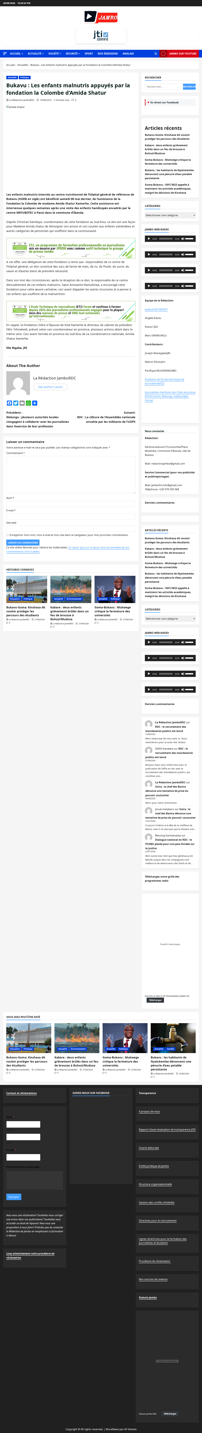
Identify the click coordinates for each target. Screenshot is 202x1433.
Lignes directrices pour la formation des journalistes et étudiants (163, 1241)
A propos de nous (149, 1111)
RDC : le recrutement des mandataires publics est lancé (169, 753)
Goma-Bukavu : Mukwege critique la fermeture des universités (113, 611)
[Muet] (182, 238)
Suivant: (106, 417)
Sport (89, 53)
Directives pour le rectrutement (158, 1220)
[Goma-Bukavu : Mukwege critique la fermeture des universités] (115, 589)
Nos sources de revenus (153, 1279)
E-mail (11, 510)
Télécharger (155, 1000)
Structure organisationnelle (155, 1184)
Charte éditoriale (149, 1148)
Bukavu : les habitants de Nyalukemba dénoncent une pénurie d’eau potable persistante (169, 174)
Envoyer (14, 1197)
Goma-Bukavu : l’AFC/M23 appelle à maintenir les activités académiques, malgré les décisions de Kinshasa (168, 188)
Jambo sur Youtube (182, 53)
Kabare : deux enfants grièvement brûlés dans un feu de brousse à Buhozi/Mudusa (69, 613)
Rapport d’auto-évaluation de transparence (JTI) (167, 1129)
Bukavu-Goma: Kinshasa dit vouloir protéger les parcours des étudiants (25, 611)
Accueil (15, 53)
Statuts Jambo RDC (148, 1413)
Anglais (128, 53)
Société (53, 53)
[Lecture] (149, 238)
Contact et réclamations (21, 1093)
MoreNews (112, 1429)
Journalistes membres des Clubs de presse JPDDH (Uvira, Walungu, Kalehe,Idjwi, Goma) (170, 396)
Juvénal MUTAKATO (156, 309)
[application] (170, 239)
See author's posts (50, 387)
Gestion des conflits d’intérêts (157, 1202)
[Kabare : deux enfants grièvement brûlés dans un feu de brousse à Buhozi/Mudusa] (70, 589)
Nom (10, 498)
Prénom (10, 1130)
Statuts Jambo (148, 1297)
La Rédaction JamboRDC (21, 99)
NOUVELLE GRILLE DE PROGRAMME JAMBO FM (167, 996)
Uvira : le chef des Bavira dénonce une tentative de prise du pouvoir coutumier (166, 791)
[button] (5, 53)
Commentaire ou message (22, 1166)
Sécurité (72, 53)
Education (15, 599)
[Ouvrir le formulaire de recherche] (156, 54)
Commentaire (15, 453)
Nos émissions (108, 53)
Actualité (34, 53)
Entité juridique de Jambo (154, 1166)
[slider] (189, 238)
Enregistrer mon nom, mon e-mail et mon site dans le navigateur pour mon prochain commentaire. (69, 535)
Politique (24, 77)
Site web (11, 522)
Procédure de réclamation (155, 1261)
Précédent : (37, 419)
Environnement (74, 599)
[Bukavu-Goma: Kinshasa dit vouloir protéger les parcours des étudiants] (26, 589)
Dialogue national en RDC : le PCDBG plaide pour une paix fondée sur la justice (170, 844)
